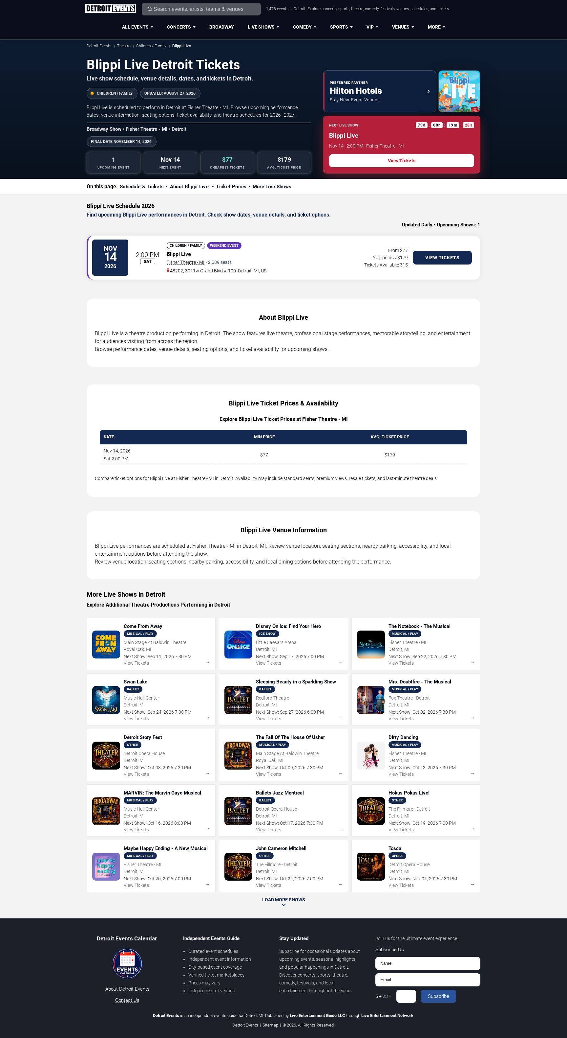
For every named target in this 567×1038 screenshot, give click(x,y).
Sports (339, 27)
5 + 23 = (383, 996)
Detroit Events (99, 46)
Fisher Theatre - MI (185, 262)
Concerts (179, 27)
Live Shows (261, 27)
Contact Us (127, 1000)
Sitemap (270, 1025)
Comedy (302, 27)
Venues (401, 27)
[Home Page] (110, 9)
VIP (370, 27)
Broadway (221, 27)
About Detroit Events (127, 989)
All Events (135, 27)
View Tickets (401, 160)
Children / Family (151, 46)
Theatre (123, 46)
